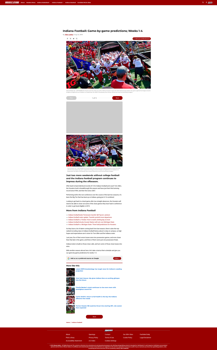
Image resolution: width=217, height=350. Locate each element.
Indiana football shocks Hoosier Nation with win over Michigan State (91, 222)
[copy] (76, 38)
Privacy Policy (93, 337)
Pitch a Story (70, 337)
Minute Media (57, 345)
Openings (92, 334)
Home (68, 322)
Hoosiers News (30, 2)
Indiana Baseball (70, 2)
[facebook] (206, 2)
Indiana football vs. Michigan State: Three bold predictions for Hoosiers (92, 224)
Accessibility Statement (74, 341)
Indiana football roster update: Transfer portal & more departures (90, 217)
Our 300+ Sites (128, 334)
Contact (107, 334)
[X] (203, 2)
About (23, 2)
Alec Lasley (69, 34)
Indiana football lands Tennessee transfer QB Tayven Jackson (89, 215)
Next (117, 98)
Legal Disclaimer (145, 337)
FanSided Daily (145, 334)
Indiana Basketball (43, 2)
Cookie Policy (127, 337)
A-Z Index (92, 341)
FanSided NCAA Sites (84, 2)
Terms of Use (109, 337)
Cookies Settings (110, 341)
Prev (71, 98)
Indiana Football (57, 2)
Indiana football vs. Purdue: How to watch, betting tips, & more (89, 220)
